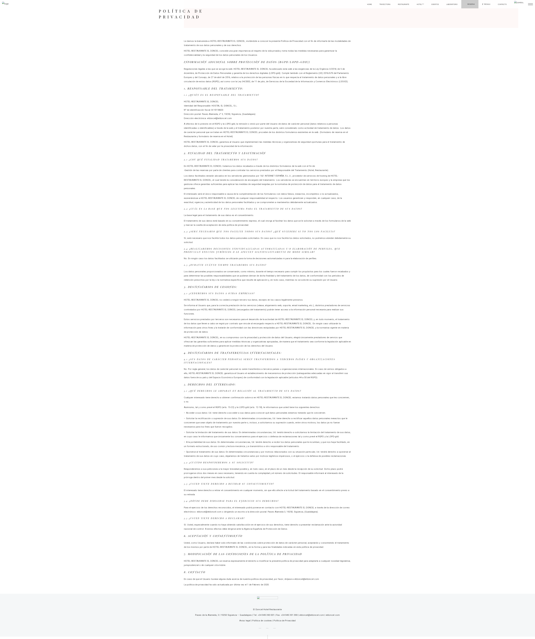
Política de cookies (262, 620)
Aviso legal (244, 620)
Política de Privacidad (285, 620)
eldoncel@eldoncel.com (311, 615)
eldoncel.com (333, 615)
